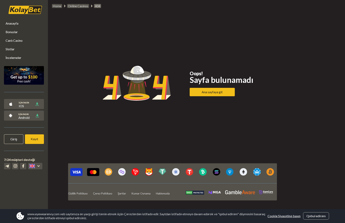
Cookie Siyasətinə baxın (284, 216)
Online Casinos (78, 6)
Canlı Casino (14, 40)
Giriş (13, 139)
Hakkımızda (163, 193)
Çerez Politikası (102, 193)
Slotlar (10, 49)
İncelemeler (13, 57)
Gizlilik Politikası (78, 193)
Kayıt (34, 139)
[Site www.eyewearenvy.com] (23, 10)
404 (97, 6)
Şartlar (122, 193)
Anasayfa (12, 23)
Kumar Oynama (141, 193)
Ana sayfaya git (212, 92)
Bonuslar (12, 32)
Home (57, 6)
